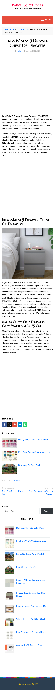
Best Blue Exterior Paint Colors (12, 491)
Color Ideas (16, 480)
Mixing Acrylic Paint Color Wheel (33, 439)
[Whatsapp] (25, 424)
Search (5, 506)
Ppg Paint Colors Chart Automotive (34, 452)
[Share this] (4, 424)
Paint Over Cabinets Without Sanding (41, 491)
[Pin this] (14, 424)
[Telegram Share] (20, 424)
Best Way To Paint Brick (29, 465)
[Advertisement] (27, 84)
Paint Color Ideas (27, 5)
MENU (48, 20)
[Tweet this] (9, 424)
